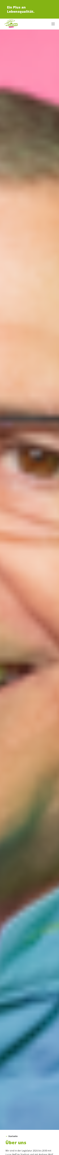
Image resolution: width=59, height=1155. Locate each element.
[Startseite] (11, 23)
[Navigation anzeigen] (53, 24)
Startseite (13, 1136)
